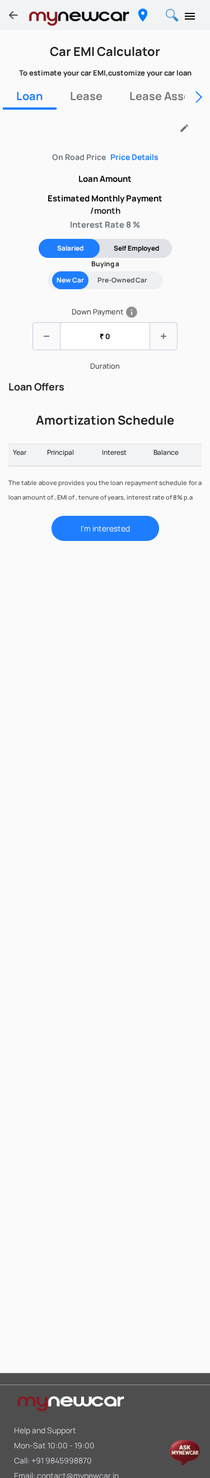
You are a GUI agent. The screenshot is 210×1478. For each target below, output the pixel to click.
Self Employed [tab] (136, 248)
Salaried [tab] (70, 248)
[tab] (30, 96)
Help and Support (45, 1430)
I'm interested (105, 528)
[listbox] (100, 130)
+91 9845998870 (61, 1460)
